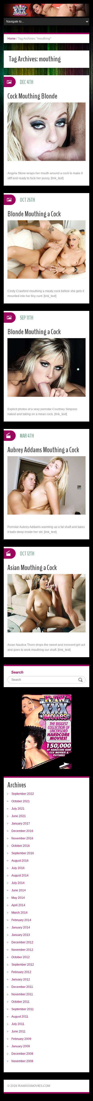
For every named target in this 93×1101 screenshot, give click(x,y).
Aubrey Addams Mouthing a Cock (43, 450)
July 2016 (18, 868)
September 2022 (22, 794)
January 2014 (20, 927)
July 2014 (18, 883)
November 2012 (22, 949)
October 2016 (20, 846)
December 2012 (22, 942)
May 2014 (18, 898)
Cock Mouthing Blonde (32, 96)
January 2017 (20, 823)
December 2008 (22, 1053)
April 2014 (18, 905)
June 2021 (18, 816)
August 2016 (20, 860)
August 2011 (19, 1016)
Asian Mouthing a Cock (32, 568)
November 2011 (22, 994)
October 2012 (20, 957)
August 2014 (20, 875)
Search (17, 672)
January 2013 (20, 935)
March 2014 (19, 912)
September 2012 (22, 964)
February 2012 (21, 972)
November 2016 (22, 838)
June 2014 (18, 890)
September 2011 (22, 1009)
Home (11, 38)
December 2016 (22, 831)
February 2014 (21, 920)
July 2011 (17, 1024)
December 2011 (22, 987)
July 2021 (18, 808)
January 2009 (20, 1046)
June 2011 (18, 1031)
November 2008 (22, 1061)
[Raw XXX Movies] (46, 10)
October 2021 (20, 801)
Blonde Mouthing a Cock (34, 214)
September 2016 (22, 853)
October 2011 (20, 1001)
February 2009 (21, 1039)
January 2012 (20, 979)
